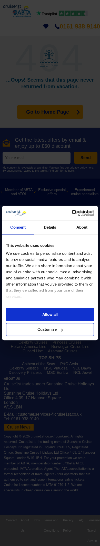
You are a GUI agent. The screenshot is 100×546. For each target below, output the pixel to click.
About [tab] (82, 227)
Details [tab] (50, 227)
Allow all (50, 314)
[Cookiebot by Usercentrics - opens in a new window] (72, 213)
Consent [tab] (18, 227)
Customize (47, 329)
